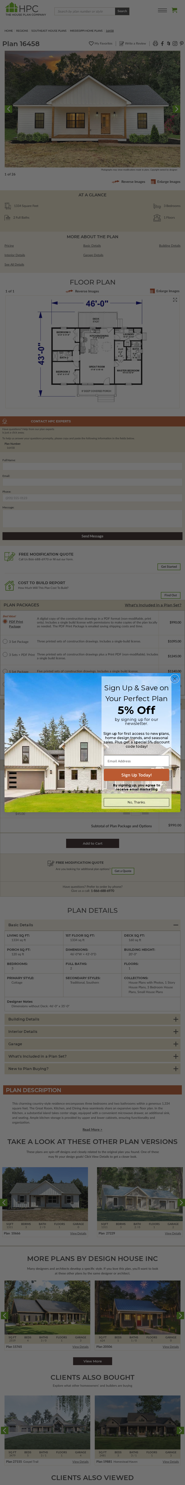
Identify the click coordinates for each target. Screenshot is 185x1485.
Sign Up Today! (136, 775)
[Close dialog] (175, 679)
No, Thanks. (136, 802)
